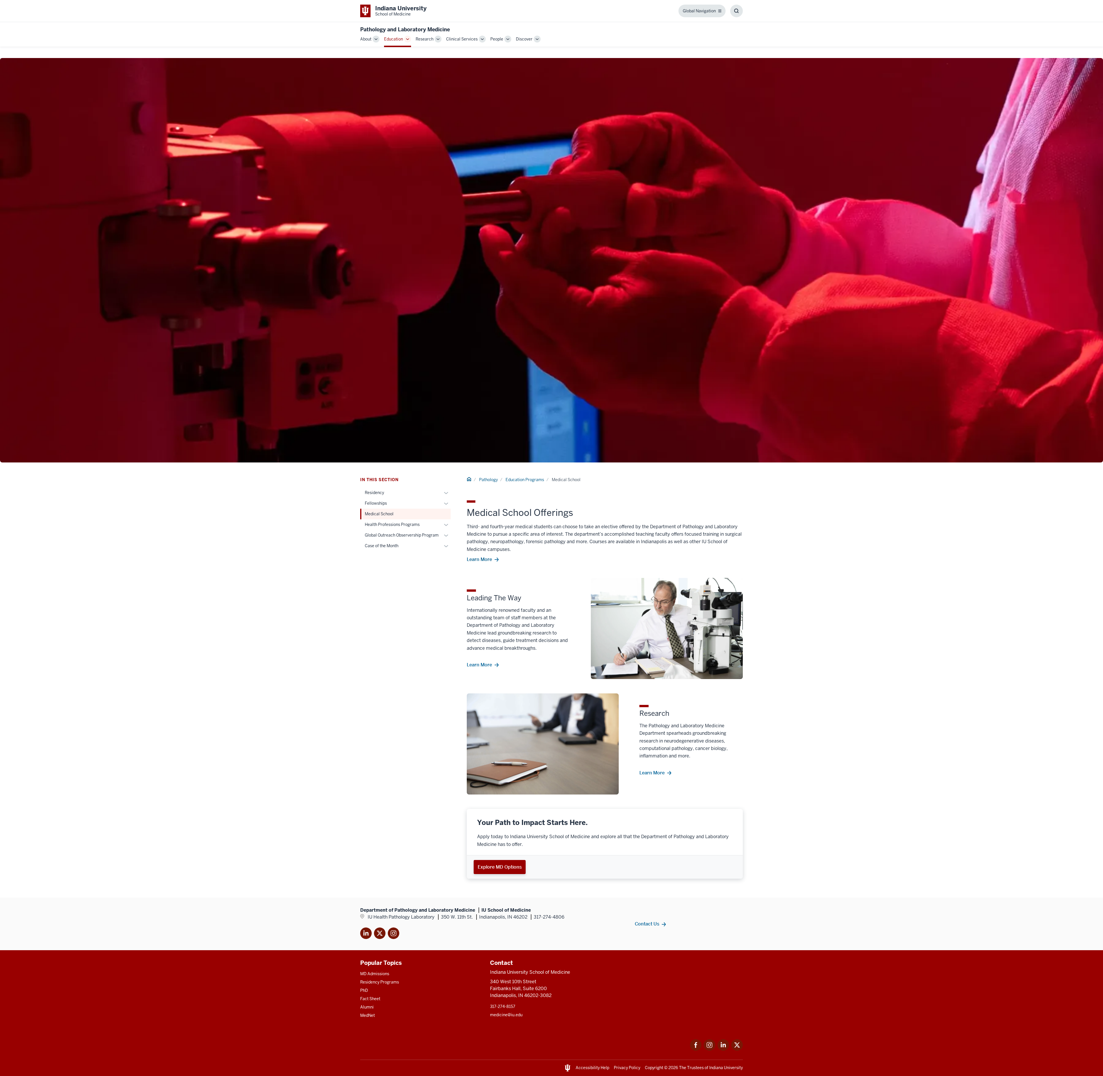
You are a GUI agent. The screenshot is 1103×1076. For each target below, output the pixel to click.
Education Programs (525, 479)
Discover (524, 39)
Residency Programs (379, 982)
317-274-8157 (502, 1006)
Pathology (488, 479)
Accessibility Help (592, 1067)
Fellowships (376, 503)
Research (424, 39)
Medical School (379, 513)
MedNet (367, 1015)
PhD (364, 990)
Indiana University (726, 1067)
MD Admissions (374, 973)
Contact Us (647, 924)
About (365, 39)
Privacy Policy (627, 1067)
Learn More (479, 559)
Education (393, 39)
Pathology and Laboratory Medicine (405, 29)
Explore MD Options (500, 867)
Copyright (654, 1067)
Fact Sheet (370, 998)
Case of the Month (381, 545)
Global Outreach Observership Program (402, 535)
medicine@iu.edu (506, 1014)
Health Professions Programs (392, 524)
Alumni (367, 1007)
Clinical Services (462, 39)
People (496, 39)
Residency (374, 492)
